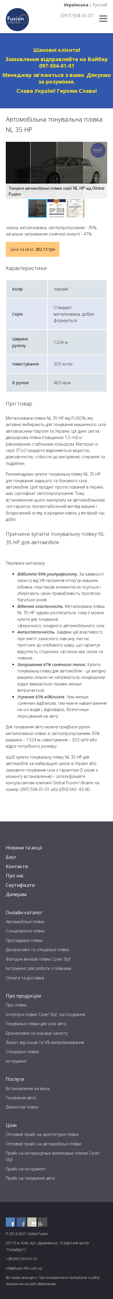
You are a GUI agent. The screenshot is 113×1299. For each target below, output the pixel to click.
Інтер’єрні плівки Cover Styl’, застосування (45, 1014)
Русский (100, 4)
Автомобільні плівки (25, 921)
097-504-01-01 (56, 65)
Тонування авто (21, 1097)
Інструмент (16, 1061)
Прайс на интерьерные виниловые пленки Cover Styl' (53, 1156)
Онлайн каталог (24, 912)
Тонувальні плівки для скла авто (36, 1023)
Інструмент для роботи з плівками (38, 968)
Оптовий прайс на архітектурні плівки (42, 1134)
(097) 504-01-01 (77, 15)
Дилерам (16, 894)
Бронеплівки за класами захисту (37, 1033)
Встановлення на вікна (28, 1088)
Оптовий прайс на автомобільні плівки (43, 1144)
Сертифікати (20, 885)
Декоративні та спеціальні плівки (37, 949)
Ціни (11, 1125)
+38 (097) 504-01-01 (22, 1258)
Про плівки (16, 1005)
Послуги (15, 1079)
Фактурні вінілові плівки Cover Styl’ (38, 959)
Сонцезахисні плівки (25, 931)
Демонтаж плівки (22, 1107)
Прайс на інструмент (26, 1169)
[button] (102, 147)
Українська (76, 4)
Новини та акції (24, 847)
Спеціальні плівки (22, 1051)
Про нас (15, 875)
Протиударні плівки (24, 940)
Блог (11, 857)
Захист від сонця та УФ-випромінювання (45, 1042)
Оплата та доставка (25, 978)
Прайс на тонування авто (30, 1178)
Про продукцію (23, 996)
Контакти (17, 866)
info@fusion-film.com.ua (24, 1268)
